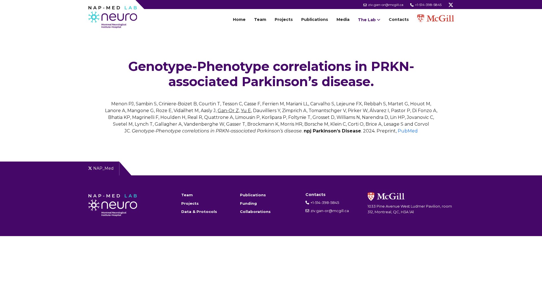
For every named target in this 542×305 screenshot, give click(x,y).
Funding (248, 203)
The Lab (367, 19)
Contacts (399, 19)
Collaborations (255, 211)
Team (260, 19)
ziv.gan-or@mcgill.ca (385, 5)
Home (239, 19)
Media (342, 19)
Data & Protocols (199, 211)
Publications (314, 19)
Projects (284, 19)
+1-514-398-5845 (428, 5)
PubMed (408, 131)
